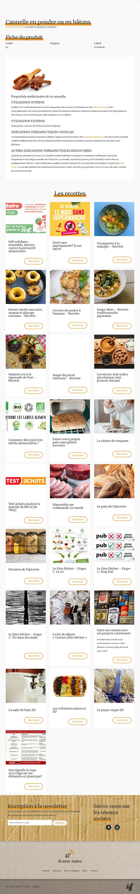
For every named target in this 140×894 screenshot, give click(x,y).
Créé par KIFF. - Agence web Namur (130, 887)
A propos (56, 870)
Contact (94, 870)
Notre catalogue (71, 870)
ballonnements (100, 107)
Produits (19, 27)
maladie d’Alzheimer (93, 137)
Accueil (9, 27)
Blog (85, 870)
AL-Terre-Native (70, 856)
